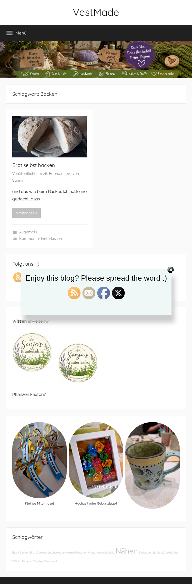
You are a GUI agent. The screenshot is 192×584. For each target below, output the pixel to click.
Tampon (27, 561)
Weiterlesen (26, 213)
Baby (15, 552)
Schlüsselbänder (167, 552)
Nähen (127, 551)
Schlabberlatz (147, 552)
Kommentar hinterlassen (40, 238)
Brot (33, 552)
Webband (50, 561)
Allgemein (28, 232)
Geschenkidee (55, 552)
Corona (41, 552)
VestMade (96, 12)
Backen (24, 552)
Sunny (17, 180)
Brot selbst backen (33, 165)
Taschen (38, 561)
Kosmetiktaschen (76, 552)
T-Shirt (16, 561)
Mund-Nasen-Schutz (101, 552)
